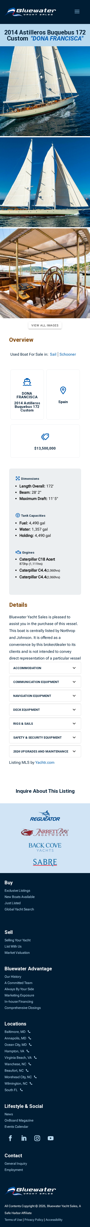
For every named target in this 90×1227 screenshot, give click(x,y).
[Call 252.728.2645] (27, 1070)
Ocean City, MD (16, 1045)
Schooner (68, 354)
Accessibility (54, 1219)
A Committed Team (18, 983)
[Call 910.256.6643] (31, 1083)
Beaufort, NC (14, 1070)
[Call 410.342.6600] (29, 1032)
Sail (53, 354)
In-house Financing (19, 1001)
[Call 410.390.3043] (30, 1045)
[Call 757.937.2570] (35, 1057)
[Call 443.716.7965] (29, 1038)
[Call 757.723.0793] (27, 1051)
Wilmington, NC (16, 1083)
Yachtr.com (44, 762)
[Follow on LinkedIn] (24, 1138)
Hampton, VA (14, 1051)
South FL (11, 1090)
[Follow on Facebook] (10, 1138)
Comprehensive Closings (23, 1008)
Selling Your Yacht (17, 940)
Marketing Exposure (19, 995)
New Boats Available (20, 897)
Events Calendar (16, 1127)
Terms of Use (13, 1219)
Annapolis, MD (15, 1038)
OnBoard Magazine (19, 1120)
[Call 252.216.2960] (29, 1064)
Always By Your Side (19, 989)
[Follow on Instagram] (37, 1138)
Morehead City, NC (18, 1077)
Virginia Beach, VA (18, 1057)
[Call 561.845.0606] (21, 1090)
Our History (13, 976)
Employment (14, 1170)
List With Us (13, 946)
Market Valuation (17, 953)
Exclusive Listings (17, 890)
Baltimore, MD (15, 1032)
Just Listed (13, 903)
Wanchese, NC (15, 1064)
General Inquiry (16, 1163)
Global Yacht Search (19, 909)
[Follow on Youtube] (50, 1138)
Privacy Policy (33, 1219)
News (9, 1114)
